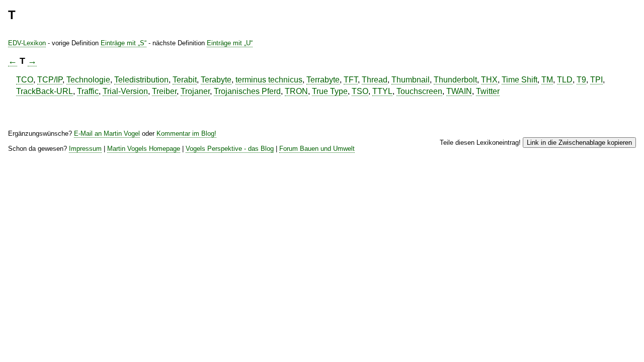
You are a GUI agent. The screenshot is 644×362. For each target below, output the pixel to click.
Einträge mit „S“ (123, 43)
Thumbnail (410, 79)
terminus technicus (268, 79)
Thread (374, 79)
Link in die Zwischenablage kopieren (579, 142)
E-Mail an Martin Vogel (107, 133)
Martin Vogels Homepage (143, 148)
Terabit (185, 79)
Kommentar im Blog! (186, 133)
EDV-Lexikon (27, 43)
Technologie (88, 79)
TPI (596, 79)
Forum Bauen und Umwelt (317, 148)
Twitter (488, 91)
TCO (24, 79)
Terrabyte (323, 79)
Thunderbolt (455, 79)
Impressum (85, 148)
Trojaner (195, 91)
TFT (351, 79)
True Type (330, 91)
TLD (565, 79)
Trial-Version (125, 91)
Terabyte (216, 79)
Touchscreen (419, 91)
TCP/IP (49, 79)
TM (547, 79)
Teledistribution (141, 79)
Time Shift (519, 79)
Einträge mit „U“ (230, 43)
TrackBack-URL (44, 91)
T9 (581, 79)
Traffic (88, 91)
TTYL (382, 91)
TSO (360, 91)
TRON (296, 91)
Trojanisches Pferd (247, 91)
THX (489, 79)
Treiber (164, 91)
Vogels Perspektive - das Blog (230, 148)
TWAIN (459, 91)
